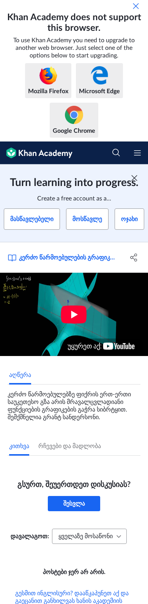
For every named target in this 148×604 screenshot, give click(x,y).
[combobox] (89, 536)
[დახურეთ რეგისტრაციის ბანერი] (134, 178)
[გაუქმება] (136, 6)
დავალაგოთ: (30, 536)
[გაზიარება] (133, 257)
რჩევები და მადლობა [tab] (69, 446)
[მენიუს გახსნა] (137, 152)
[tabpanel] (74, 403)
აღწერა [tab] (20, 375)
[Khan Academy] (36, 153)
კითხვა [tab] (19, 446)
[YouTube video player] (74, 314)
